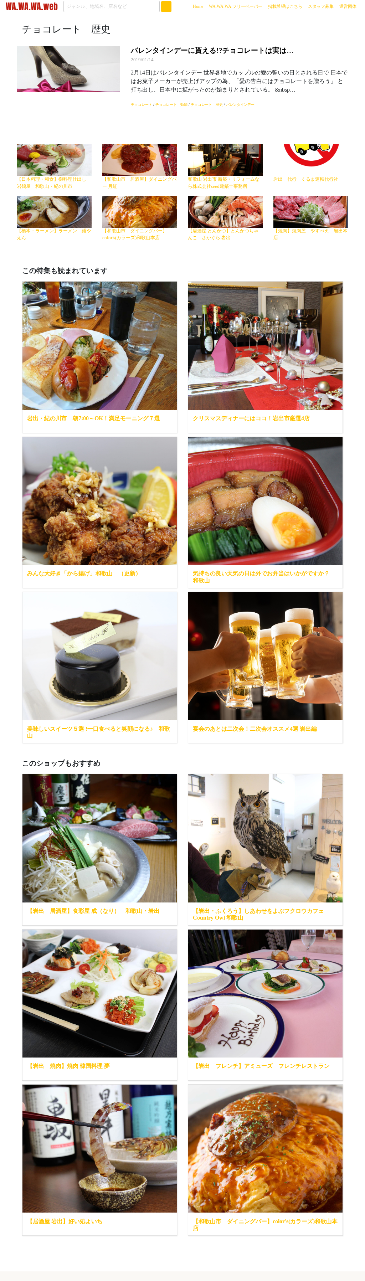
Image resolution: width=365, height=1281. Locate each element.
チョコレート (141, 105)
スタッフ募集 (321, 6)
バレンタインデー (240, 105)
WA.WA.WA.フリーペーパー (235, 6)
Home (199, 6)
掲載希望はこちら (285, 6)
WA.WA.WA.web (32, 6)
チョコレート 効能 (171, 105)
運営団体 (347, 6)
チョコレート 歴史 (207, 105)
